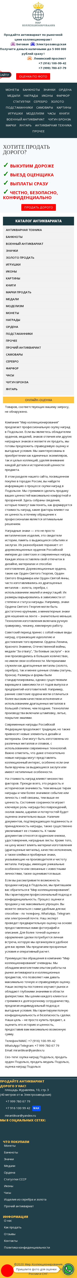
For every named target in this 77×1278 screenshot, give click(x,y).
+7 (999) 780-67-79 (52, 68)
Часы (7, 1193)
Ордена (9, 1172)
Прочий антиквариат (19, 1206)
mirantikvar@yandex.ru (20, 1115)
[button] (68, 1269)
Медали (9, 1166)
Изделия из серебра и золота (25, 1199)
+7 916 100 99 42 (22, 1108)
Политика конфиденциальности (27, 1247)
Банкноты (11, 1152)
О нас (8, 1220)
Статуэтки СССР (15, 1179)
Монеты (10, 1145)
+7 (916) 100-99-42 (52, 63)
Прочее (11, 340)
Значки (9, 1159)
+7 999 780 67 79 (18, 1101)
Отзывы (9, 1234)
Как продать (13, 1227)
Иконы (8, 1186)
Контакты (11, 1241)
